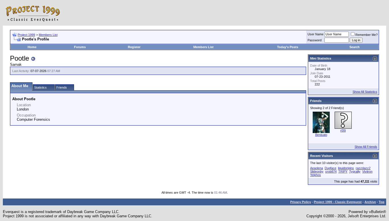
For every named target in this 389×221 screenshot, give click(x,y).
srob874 (331, 171)
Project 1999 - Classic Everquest (338, 202)
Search (354, 47)
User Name (316, 34)
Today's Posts (287, 47)
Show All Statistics (365, 91)
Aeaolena (316, 168)
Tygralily (355, 171)
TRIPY (342, 171)
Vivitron (367, 171)
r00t (343, 130)
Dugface (330, 168)
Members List (48, 34)
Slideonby (317, 171)
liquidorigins (346, 168)
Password (315, 40)
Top (381, 202)
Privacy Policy (300, 202)
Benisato (321, 134)
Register (134, 47)
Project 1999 (26, 34)
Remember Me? (366, 34)
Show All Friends (366, 146)
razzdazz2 (363, 168)
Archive (370, 202)
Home (32, 47)
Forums (80, 47)
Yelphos (315, 175)
